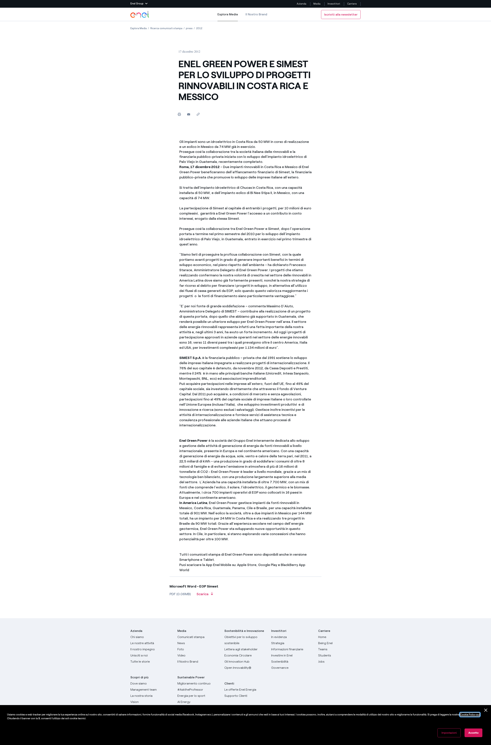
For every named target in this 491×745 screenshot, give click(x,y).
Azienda (301, 3)
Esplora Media (227, 16)
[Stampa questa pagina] (179, 114)
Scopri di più (139, 677)
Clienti (229, 683)
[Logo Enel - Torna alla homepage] (140, 14)
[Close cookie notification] (486, 710)
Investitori (334, 3)
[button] (139, 4)
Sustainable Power (191, 677)
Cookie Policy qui (470, 714)
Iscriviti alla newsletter (341, 14)
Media (316, 3)
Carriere (352, 3)
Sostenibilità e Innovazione (244, 631)
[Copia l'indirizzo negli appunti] (198, 114)
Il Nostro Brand (256, 14)
